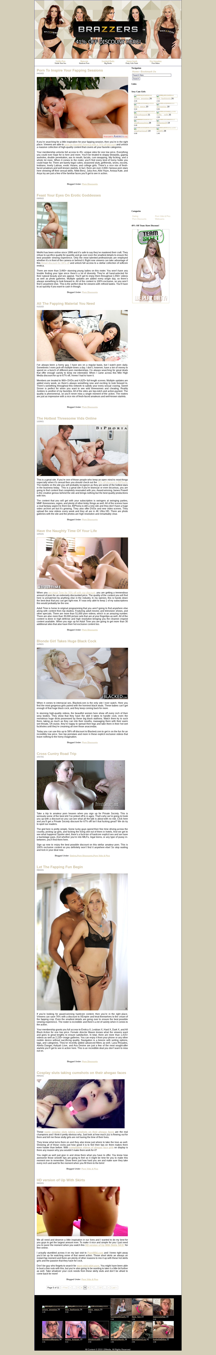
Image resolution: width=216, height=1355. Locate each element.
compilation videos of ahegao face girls (91, 1147)
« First (64, 1287)
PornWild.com (95, 1253)
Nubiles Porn (60, 61)
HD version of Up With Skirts (61, 1180)
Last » (114, 1287)
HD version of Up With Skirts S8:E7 (105, 1245)
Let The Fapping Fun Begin (60, 867)
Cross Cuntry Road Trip (56, 754)
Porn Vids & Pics (101, 855)
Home (135, 71)
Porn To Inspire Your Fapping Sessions (70, 70)
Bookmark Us (148, 71)
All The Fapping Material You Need (66, 303)
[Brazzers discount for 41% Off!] (108, 57)
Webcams (159, 219)
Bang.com (84, 61)
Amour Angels (131, 61)
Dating (73, 855)
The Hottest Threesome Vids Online (67, 418)
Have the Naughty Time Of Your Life (67, 531)
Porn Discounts (90, 184)
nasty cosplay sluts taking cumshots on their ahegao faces (79, 1132)
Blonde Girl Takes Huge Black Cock (66, 641)
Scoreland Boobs (108, 61)
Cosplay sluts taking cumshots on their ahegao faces (81, 1073)
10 (100, 1287)
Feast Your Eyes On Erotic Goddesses (69, 195)
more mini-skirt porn (88, 1265)
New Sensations (156, 61)
